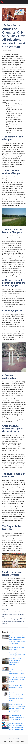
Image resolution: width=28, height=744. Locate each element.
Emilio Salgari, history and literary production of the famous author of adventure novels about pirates (17, 696)
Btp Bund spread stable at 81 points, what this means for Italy (17, 679)
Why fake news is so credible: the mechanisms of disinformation (16, 717)
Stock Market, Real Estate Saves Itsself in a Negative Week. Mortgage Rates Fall (13, 614)
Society (6, 610)
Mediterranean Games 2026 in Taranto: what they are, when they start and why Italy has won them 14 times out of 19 (17, 727)
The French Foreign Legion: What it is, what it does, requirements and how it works (13, 621)
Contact (17, 738)
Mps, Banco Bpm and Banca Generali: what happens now (15, 687)
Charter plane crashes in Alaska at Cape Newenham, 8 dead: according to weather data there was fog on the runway (17, 639)
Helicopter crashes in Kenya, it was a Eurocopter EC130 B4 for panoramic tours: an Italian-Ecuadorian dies (17, 708)
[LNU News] (6, 2)
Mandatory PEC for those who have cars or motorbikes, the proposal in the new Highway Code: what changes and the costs (17, 651)
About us (11, 738)
